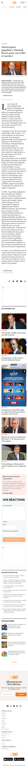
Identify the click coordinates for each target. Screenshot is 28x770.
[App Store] (8, 759)
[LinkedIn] (17, 706)
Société (25, 7)
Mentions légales (5, 748)
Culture (3, 720)
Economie (18, 7)
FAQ (2, 742)
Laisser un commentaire (14, 539)
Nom (4, 524)
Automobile (4, 723)
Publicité (3, 735)
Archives (3, 737)
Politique (12, 7)
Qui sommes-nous (5, 733)
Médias (3, 722)
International (4, 718)
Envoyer (21, 694)
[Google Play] (19, 759)
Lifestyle (3, 727)
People (3, 725)
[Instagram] (20, 706)
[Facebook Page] (8, 706)
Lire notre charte (8, 493)
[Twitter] (11, 706)
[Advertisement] (14, 27)
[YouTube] (14, 706)
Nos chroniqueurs (5, 729)
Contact (3, 744)
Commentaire (7, 505)
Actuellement (4, 7)
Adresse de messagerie (10, 531)
